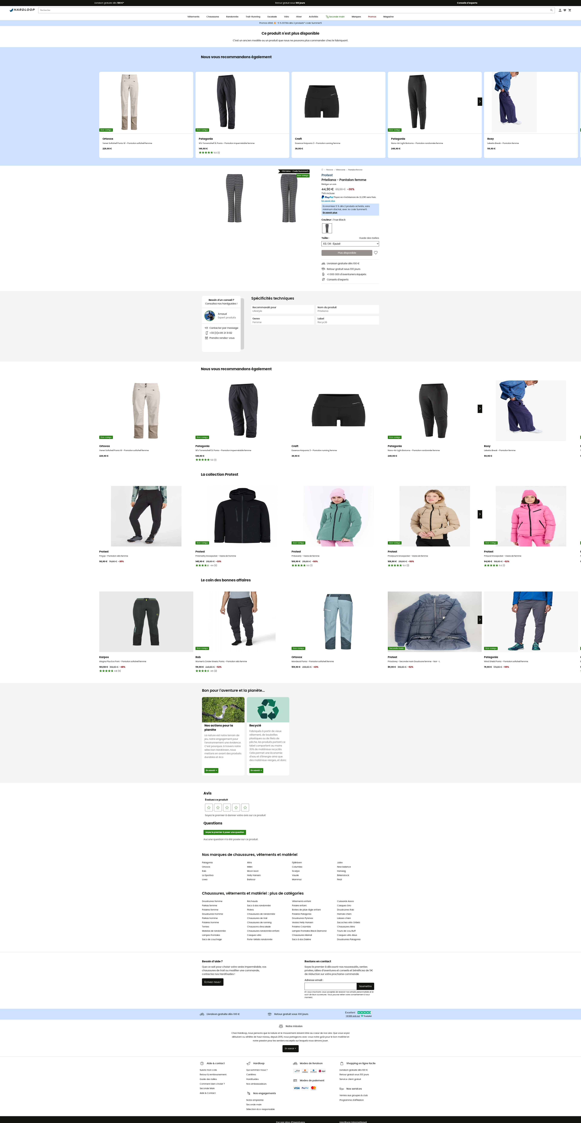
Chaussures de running (259, 922)
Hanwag (341, 871)
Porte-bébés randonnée (259, 939)
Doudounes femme (212, 901)
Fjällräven (297, 863)
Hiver (299, 17)
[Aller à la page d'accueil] (324, 170)
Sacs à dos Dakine (301, 939)
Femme (329, 170)
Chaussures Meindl (302, 935)
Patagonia (207, 863)
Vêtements (193, 17)
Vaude (295, 875)
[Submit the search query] (551, 11)
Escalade (272, 17)
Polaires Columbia (301, 927)
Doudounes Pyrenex (302, 918)
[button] (234, 198)
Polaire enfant (299, 906)
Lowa (204, 880)
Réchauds (252, 901)
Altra (249, 863)
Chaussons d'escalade (259, 927)
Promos (372, 17)
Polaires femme (210, 910)
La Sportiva (207, 875)
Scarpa (295, 871)
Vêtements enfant (301, 901)
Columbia (297, 867)
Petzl (339, 880)
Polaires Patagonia (301, 914)
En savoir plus (330, 213)
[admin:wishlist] (376, 253)
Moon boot (252, 871)
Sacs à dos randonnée (259, 906)
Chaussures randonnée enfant (263, 931)
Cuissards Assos (345, 901)
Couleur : (333, 220)
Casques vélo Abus (347, 935)
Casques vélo (254, 935)
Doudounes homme (212, 914)
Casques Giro (344, 906)
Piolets (250, 910)
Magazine (388, 17)
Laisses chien (344, 918)
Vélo (286, 17)
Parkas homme (210, 918)
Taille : (325, 238)
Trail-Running (253, 17)
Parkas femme (209, 906)
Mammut (297, 880)
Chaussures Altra (346, 927)
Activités (313, 17)
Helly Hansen (254, 875)
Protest (327, 175)
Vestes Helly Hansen (302, 922)
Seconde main (337, 17)
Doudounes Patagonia (348, 939)
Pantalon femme (355, 170)
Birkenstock (343, 875)
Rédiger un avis (329, 184)
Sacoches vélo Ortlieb (348, 922)
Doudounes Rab (345, 910)
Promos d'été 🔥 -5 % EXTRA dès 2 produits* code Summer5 (290, 23)
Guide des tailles (369, 238)
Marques (356, 17)
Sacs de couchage (212, 939)
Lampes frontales (211, 935)
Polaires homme (210, 922)
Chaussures (213, 17)
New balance (344, 867)
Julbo (340, 863)
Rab (204, 871)
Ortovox (206, 867)
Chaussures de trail (257, 918)
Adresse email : (314, 980)
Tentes (205, 927)
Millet (249, 867)
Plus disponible (347, 253)
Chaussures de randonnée (261, 914)
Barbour (251, 880)
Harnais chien (344, 914)
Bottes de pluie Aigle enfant (306, 910)
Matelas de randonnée (214, 931)
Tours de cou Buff (346, 931)
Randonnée (232, 17)
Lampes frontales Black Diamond (309, 931)
